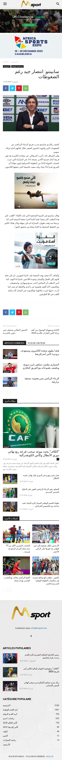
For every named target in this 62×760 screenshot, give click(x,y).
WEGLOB (49, 756)
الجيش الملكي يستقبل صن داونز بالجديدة (15, 331)
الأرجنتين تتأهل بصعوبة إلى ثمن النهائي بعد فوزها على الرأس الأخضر (46, 548)
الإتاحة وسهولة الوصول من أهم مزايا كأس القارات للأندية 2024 (45, 331)
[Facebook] (31, 636)
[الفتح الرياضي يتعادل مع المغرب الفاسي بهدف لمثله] (16, 565)
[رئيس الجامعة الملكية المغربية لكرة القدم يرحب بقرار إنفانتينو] (10, 658)
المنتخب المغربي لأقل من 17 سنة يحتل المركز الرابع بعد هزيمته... (18, 548)
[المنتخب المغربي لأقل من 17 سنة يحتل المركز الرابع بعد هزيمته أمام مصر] (16, 533)
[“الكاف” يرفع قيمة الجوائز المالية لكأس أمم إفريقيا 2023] (10, 672)
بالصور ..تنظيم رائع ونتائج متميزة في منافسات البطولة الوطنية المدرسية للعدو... (46, 580)
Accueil (6, 62)
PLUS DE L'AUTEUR (36, 343)
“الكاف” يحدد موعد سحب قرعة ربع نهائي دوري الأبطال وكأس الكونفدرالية (33, 453)
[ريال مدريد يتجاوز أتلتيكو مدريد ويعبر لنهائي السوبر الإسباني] (10, 686)
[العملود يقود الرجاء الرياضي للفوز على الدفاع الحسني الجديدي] (10, 493)
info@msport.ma (39, 628)
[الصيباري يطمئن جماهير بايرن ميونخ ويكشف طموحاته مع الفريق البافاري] (10, 368)
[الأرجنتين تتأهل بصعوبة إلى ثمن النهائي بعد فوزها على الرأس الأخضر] (45, 533)
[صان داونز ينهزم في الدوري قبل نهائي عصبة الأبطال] (10, 479)
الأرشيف (6, 744)
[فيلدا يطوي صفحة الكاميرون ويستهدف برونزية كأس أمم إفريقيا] (10, 354)
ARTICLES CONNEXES (14, 343)
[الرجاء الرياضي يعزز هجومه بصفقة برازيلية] (10, 382)
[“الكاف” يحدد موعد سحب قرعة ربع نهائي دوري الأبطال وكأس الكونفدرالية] (31, 427)
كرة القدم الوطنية (17, 66)
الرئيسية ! (14, 62)
